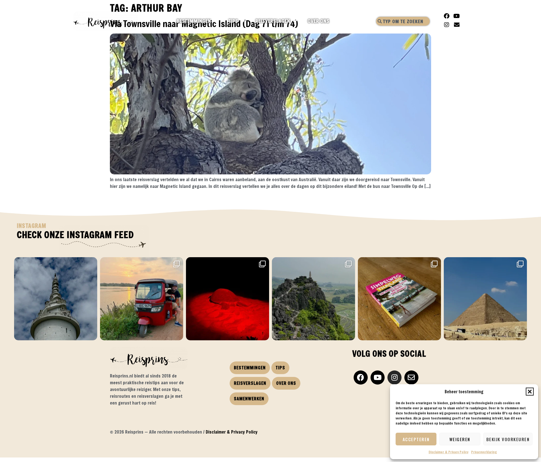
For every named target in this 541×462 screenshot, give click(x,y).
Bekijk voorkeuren (508, 439)
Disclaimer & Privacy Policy (448, 452)
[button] (530, 391)
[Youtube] (457, 16)
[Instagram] (446, 25)
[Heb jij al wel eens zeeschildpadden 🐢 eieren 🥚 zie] (227, 298)
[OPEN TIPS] (243, 21)
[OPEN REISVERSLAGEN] (295, 21)
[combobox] (403, 21)
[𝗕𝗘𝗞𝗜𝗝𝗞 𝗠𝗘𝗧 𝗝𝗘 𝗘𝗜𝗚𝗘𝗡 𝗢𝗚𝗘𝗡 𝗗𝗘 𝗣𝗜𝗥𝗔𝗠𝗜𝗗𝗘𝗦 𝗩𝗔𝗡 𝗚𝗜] (485, 298)
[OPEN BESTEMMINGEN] (215, 21)
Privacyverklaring (484, 452)
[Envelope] (457, 25)
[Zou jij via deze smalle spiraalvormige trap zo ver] (55, 298)
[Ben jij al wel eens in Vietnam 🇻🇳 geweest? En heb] (313, 298)
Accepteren (416, 439)
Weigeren (459, 439)
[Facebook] (446, 16)
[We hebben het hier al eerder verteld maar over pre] (141, 298)
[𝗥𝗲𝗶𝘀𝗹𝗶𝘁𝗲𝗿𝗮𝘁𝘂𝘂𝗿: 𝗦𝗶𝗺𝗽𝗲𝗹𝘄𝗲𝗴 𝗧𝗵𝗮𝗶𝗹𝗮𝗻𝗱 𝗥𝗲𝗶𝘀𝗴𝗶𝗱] (399, 298)
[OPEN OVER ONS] (334, 21)
